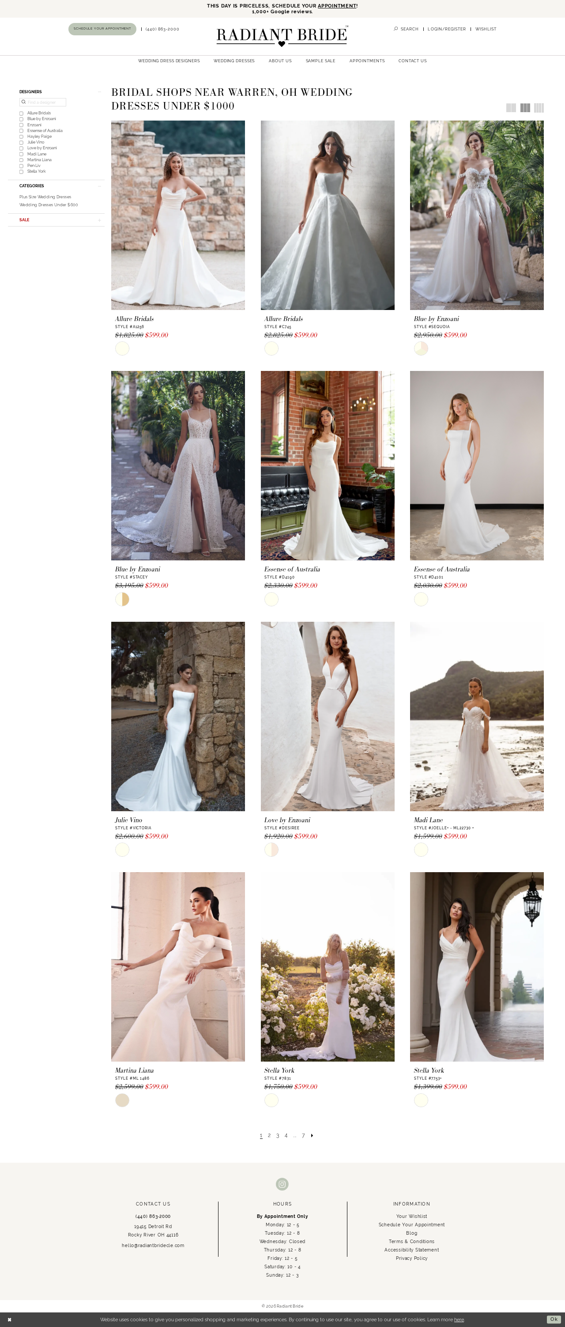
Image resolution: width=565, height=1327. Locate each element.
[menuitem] (102, 29)
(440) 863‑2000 (153, 1216)
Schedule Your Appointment (412, 1224)
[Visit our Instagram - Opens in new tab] (282, 1184)
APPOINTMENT (337, 6)
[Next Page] (312, 1135)
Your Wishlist (412, 1216)
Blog (411, 1233)
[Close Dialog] (9, 1319)
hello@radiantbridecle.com (153, 1245)
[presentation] (178, 215)
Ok (554, 1319)
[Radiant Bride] (282, 36)
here (459, 1319)
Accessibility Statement (411, 1249)
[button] (447, 29)
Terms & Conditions (412, 1241)
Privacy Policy (412, 1258)
